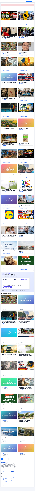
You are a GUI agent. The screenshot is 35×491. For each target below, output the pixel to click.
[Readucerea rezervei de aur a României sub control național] (26, 64)
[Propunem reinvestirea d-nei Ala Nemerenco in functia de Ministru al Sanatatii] (26, 217)
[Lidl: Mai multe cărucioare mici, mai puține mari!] (9, 217)
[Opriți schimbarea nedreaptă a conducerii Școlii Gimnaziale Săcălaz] (9, 34)
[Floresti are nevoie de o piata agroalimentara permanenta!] (26, 248)
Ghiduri (2, 471)
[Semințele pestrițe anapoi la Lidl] (26, 140)
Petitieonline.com (4, 1)
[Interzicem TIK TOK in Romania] (26, 125)
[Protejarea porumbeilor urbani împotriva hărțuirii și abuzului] (9, 202)
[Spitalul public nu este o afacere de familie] (9, 247)
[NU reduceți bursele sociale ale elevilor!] (26, 94)
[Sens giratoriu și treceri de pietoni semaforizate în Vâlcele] (26, 171)
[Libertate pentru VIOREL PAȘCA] (26, 33)
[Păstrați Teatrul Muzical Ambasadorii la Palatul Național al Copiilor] (9, 18)
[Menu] (33, 1)
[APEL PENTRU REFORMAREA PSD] (26, 79)
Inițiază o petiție (29, 1)
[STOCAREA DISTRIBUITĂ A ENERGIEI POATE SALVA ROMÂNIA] (26, 110)
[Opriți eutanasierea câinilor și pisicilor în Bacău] (26, 263)
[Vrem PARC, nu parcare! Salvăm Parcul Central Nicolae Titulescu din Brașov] (9, 80)
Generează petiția (8, 287)
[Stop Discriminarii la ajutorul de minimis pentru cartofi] (9, 156)
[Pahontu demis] (26, 232)
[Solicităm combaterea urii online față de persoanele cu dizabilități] (26, 49)
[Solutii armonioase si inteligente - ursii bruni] (9, 263)
